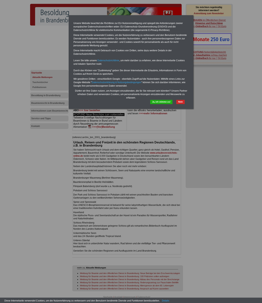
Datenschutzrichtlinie (108, 60)
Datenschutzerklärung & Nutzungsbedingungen (116, 82)
